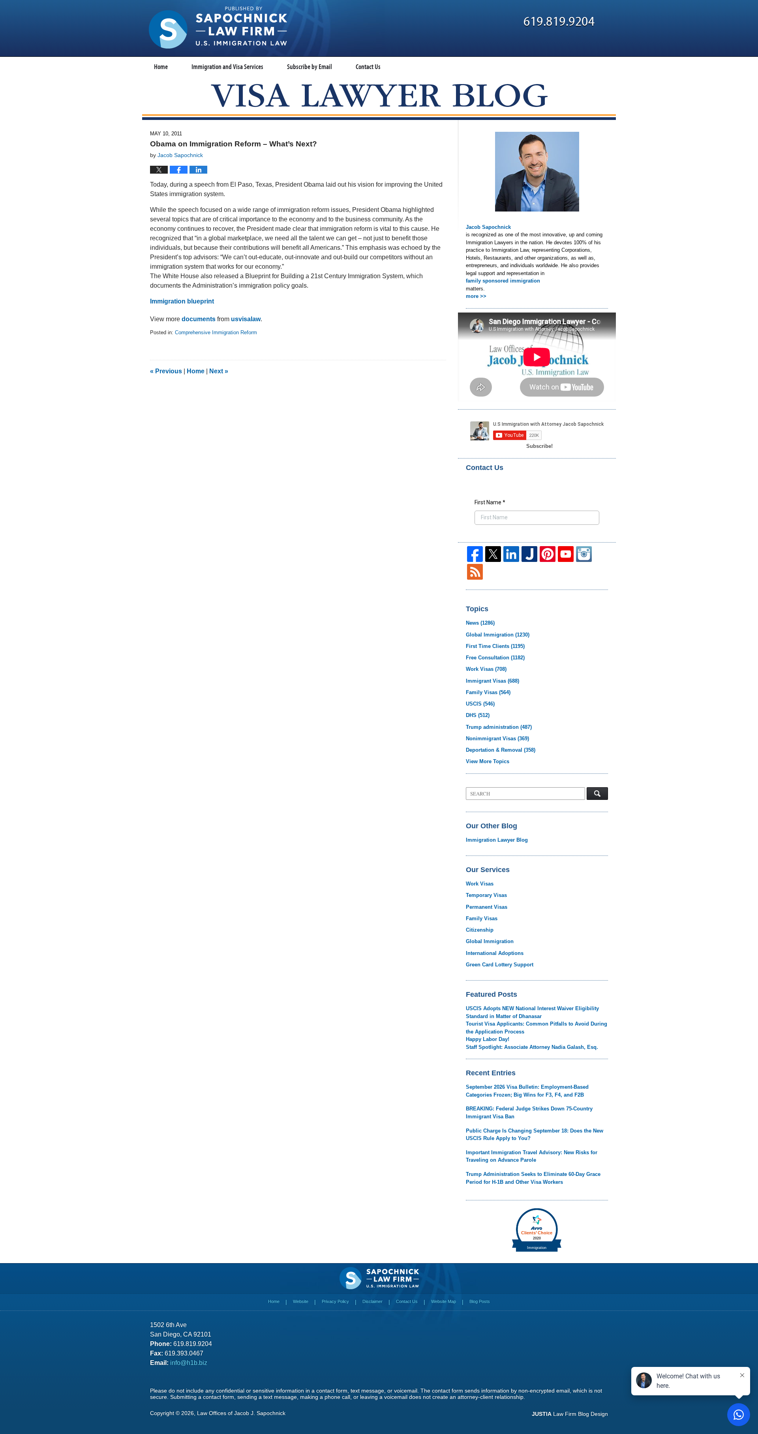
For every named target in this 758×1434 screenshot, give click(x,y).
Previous (166, 371)
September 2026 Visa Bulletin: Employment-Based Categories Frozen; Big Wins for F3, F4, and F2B (527, 1091)
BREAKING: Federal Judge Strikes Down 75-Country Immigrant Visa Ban (529, 1112)
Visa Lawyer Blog (218, 28)
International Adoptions (494, 953)
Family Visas (488, 692)
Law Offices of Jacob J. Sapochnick (241, 1413)
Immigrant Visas (492, 681)
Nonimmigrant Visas (497, 738)
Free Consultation (495, 658)
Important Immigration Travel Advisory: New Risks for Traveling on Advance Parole (531, 1156)
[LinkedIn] (511, 554)
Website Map (443, 1301)
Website (300, 1301)
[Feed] (475, 572)
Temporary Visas (486, 895)
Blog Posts (479, 1301)
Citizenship (479, 930)
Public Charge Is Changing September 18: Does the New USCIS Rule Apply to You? (534, 1135)
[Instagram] (584, 554)
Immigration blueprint (182, 301)
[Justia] (529, 554)
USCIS (480, 704)
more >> (476, 296)
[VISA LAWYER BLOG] (379, 95)
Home (161, 66)
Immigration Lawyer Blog (497, 840)
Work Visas (486, 669)
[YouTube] (566, 554)
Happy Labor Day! (487, 1039)
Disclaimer (372, 1301)
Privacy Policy (335, 1301)
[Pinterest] (547, 554)
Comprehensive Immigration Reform (216, 332)
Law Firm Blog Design (570, 1414)
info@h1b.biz (188, 1362)
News (480, 623)
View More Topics (487, 761)
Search (597, 793)
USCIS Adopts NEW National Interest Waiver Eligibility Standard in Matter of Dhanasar (532, 1012)
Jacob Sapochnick (488, 227)
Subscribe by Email (309, 66)
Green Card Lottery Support (499, 965)
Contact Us (368, 66)
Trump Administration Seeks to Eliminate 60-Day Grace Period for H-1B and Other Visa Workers (533, 1178)
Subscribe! (539, 446)
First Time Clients (495, 646)
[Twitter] (493, 554)
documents (199, 319)
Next (218, 371)
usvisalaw (246, 319)
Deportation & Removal (500, 750)
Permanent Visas (486, 907)
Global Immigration (497, 635)
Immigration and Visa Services (227, 66)
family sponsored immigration (503, 281)
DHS (478, 715)
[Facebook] (475, 554)
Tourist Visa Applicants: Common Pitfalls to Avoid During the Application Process (536, 1028)
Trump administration (499, 727)
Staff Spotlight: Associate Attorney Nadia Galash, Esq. (532, 1047)
